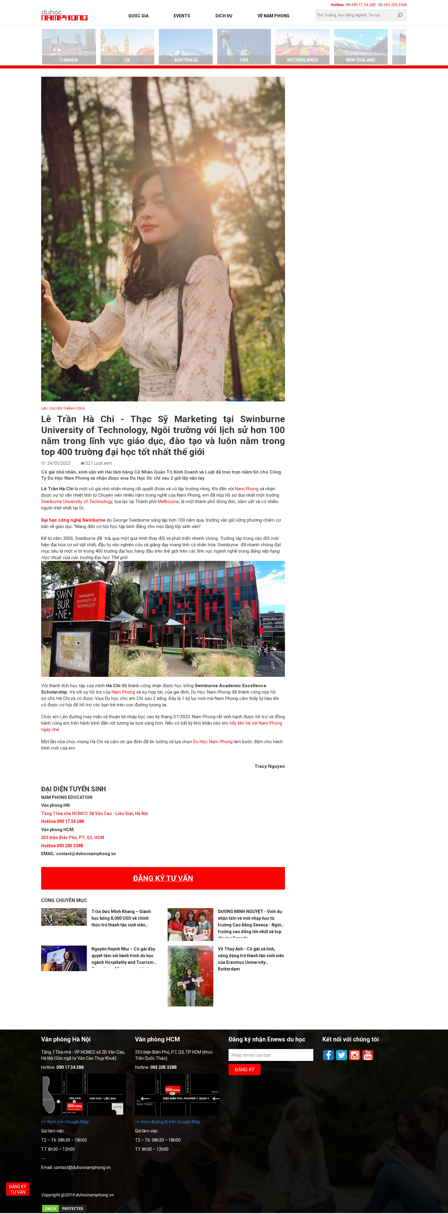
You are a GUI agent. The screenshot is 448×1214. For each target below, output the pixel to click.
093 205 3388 (395, 5)
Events (182, 15)
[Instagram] (355, 1059)
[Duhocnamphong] (65, 15)
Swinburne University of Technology (76, 501)
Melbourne (168, 501)
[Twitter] (342, 1059)
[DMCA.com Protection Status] (64, 1211)
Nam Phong (246, 489)
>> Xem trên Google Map (65, 1121)
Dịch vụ (223, 15)
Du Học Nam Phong (213, 741)
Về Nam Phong (274, 15)
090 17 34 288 (363, 5)
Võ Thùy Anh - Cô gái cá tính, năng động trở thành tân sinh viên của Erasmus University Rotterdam (251, 958)
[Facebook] (329, 1059)
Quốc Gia (138, 15)
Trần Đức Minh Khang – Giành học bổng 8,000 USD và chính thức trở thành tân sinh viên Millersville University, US (121, 918)
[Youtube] (368, 1059)
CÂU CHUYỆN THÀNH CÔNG (63, 409)
